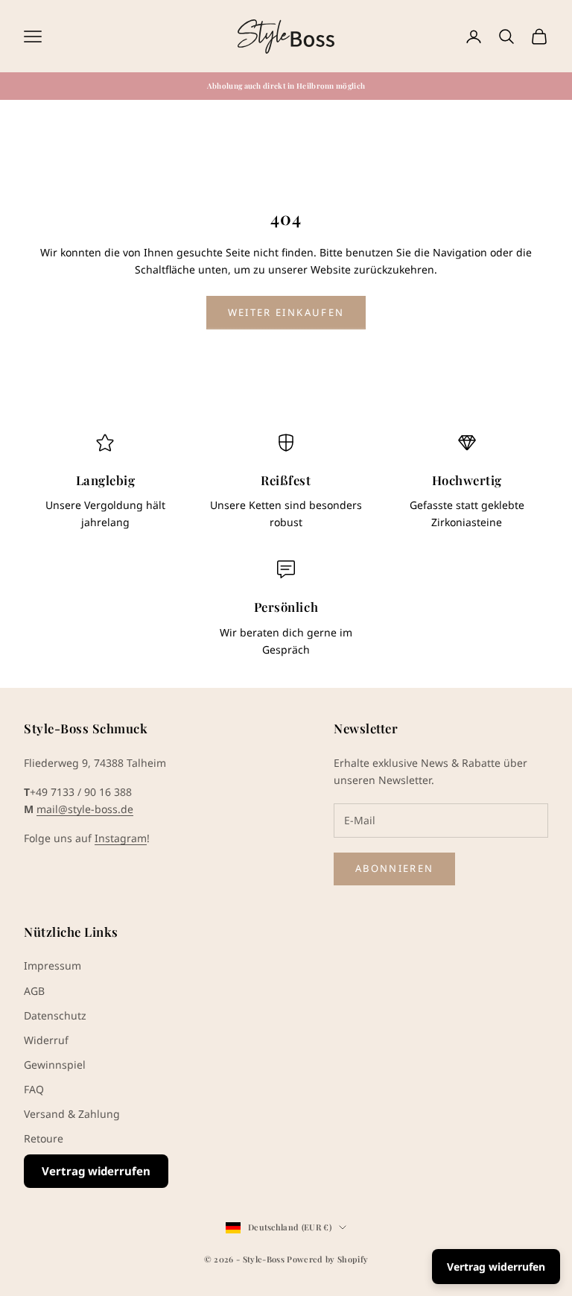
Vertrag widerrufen (96, 1170)
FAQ (34, 1089)
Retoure (43, 1138)
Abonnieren (394, 868)
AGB (34, 991)
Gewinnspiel (55, 1065)
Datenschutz (55, 1015)
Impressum (52, 965)
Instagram (121, 838)
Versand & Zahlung (72, 1114)
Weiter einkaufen (286, 312)
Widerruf (46, 1040)
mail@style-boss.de (84, 809)
